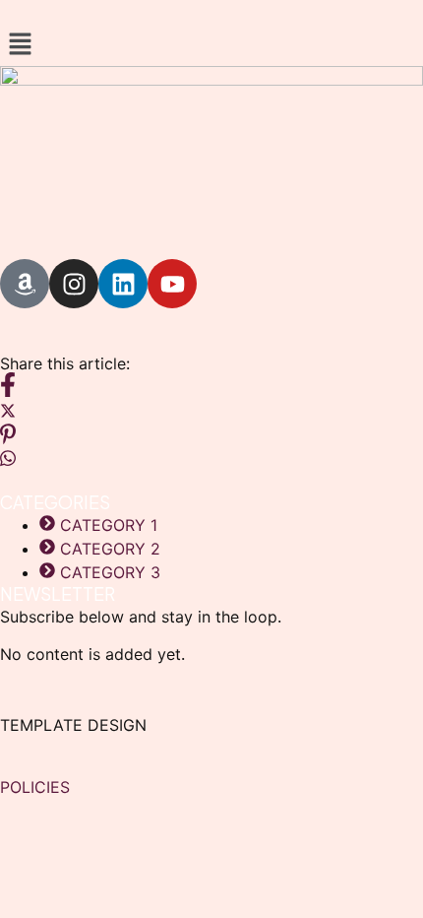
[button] (211, 45)
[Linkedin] (123, 283)
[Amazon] (24, 283)
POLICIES (35, 787)
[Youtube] (172, 283)
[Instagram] (73, 283)
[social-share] (211, 384)
